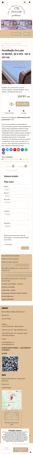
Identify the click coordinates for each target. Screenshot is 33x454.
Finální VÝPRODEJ (8, 299)
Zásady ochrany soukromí (20, 444)
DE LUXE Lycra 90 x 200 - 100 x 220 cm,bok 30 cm (16, 275)
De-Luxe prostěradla (11, 159)
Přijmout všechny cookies (20, 449)
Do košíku (23, 104)
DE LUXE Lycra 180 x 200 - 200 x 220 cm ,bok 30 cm (15, 269)
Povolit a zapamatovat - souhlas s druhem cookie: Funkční (12, 415)
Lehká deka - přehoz (8, 290)
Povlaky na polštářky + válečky (12, 284)
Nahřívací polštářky (8, 287)
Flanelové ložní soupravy (10, 259)
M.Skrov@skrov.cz (8, 344)
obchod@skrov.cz (8, 342)
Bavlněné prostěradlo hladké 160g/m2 (14, 293)
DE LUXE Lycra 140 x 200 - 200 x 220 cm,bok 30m (14, 280)
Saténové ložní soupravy (10, 262)
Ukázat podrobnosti (7, 448)
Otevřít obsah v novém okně (12, 423)
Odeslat (25, 248)
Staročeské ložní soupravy (11, 256)
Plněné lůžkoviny (7, 296)
